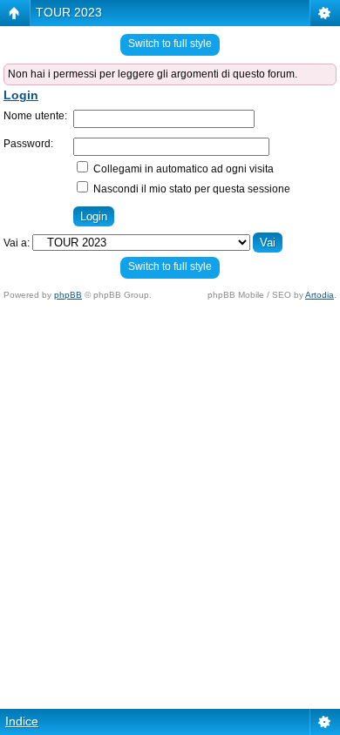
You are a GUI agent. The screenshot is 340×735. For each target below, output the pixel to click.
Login (20, 95)
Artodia (319, 295)
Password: (28, 144)
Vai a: (16, 243)
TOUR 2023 (69, 12)
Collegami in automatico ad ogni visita (182, 169)
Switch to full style (170, 43)
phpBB (68, 295)
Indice (21, 721)
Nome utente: (35, 116)
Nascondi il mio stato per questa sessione (190, 189)
